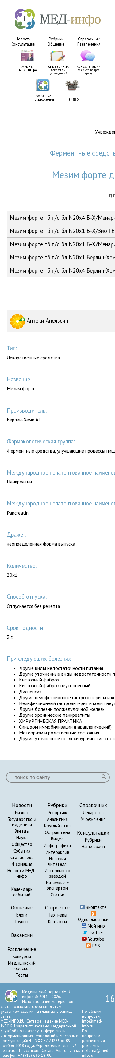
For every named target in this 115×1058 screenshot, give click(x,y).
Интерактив (57, 852)
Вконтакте (96, 907)
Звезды (21, 831)
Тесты (22, 975)
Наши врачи (93, 846)
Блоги (21, 915)
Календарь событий (22, 892)
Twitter (95, 932)
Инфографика (57, 845)
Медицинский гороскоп (22, 966)
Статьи (57, 895)
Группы (21, 921)
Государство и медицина (22, 822)
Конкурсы (22, 956)
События (21, 851)
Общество (22, 844)
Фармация (22, 864)
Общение (56, 44)
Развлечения (89, 44)
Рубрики (56, 39)
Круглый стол (57, 825)
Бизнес (22, 812)
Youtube (95, 939)
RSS (95, 946)
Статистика (21, 857)
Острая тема (57, 832)
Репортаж (57, 812)
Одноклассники (93, 919)
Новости (23, 39)
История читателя (57, 861)
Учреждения (93, 819)
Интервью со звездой (57, 873)
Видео (57, 839)
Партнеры (57, 915)
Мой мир (95, 926)
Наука (22, 837)
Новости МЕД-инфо (21, 873)
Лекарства (93, 812)
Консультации (23, 44)
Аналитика (57, 819)
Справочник (89, 39)
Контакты (57, 921)
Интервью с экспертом (57, 885)
